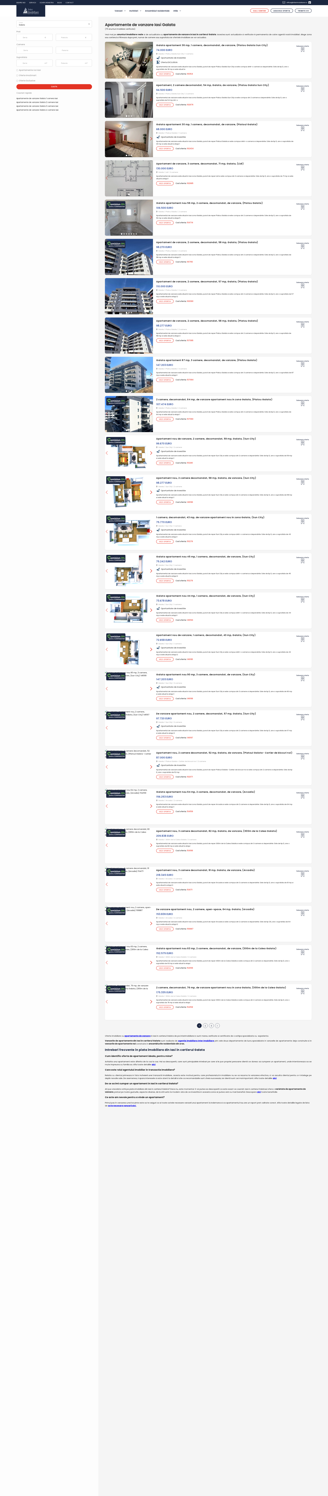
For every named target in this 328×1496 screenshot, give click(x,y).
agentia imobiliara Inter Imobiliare (196, 1040)
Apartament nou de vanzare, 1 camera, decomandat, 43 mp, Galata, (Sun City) (206, 635)
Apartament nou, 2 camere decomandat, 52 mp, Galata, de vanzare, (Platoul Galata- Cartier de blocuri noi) (224, 752)
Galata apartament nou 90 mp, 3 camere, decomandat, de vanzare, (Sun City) (205, 674)
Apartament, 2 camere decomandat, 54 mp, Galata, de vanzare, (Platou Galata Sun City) (212, 85)
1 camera (189, 54)
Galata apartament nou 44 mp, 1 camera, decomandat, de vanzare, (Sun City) (205, 595)
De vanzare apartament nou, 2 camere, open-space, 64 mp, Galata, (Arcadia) (205, 909)
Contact (70, 3)
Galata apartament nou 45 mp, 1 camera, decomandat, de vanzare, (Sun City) (205, 556)
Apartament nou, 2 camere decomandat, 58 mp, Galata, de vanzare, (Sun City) (206, 478)
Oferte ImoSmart (27, 75)
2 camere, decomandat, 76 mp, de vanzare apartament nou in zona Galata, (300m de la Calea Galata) (221, 987)
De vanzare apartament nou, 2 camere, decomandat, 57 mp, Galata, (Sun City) (206, 713)
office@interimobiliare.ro (296, 2)
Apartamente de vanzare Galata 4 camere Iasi (37, 110)
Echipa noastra (47, 3)
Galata (161, 54)
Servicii (32, 3)
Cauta (54, 87)
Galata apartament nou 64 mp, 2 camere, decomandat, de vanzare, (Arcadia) (205, 791)
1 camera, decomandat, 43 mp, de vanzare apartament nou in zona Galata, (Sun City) (210, 517)
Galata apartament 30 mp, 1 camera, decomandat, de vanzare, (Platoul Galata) (207, 124)
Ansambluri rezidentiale (157, 10)
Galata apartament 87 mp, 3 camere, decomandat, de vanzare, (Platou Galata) (206, 360)
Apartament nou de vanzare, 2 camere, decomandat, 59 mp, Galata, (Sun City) (206, 438)
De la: (34, 37)
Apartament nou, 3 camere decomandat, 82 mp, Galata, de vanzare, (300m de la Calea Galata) (216, 831)
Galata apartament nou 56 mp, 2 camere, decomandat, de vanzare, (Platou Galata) (209, 203)
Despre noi (20, 3)
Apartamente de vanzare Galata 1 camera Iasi (37, 98)
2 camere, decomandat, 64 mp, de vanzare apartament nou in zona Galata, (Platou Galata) (214, 399)
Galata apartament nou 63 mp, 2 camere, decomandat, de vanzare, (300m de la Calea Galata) (216, 948)
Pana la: (74, 37)
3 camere (174, 172)
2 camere (190, 93)
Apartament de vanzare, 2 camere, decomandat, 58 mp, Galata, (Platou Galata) (207, 242)
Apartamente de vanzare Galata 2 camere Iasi (37, 102)
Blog (59, 3)
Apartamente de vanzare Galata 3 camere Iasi (37, 106)
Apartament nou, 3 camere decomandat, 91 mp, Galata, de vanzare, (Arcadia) (205, 870)
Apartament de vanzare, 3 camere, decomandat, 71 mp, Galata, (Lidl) (200, 163)
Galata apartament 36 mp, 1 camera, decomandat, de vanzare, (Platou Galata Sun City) (212, 45)
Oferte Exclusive (27, 80)
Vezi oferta (165, 74)
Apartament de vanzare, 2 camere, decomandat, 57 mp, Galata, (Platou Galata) (207, 281)
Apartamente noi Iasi (30, 70)
